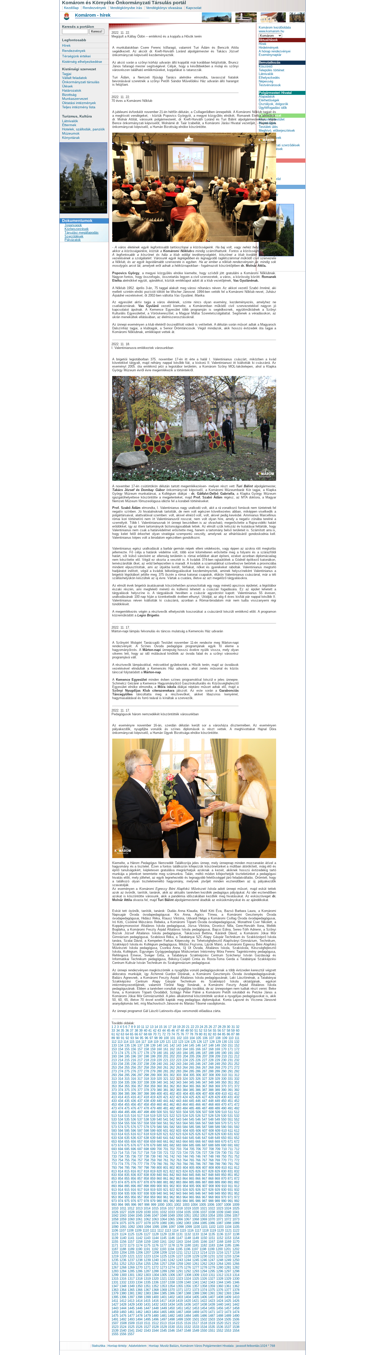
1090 (114, 1227)
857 (140, 1178)
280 (159, 1071)
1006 (210, 1204)
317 (140, 1079)
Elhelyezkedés (269, 77)
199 (152, 1056)
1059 (122, 1219)
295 (127, 1075)
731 (230, 1153)
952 (236, 1193)
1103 (220, 1227)
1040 (227, 1212)
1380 (122, 1293)
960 (159, 1197)
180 (159, 1053)
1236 (122, 1260)
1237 (131, 1260)
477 (140, 1108)
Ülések (67, 86)
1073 (235, 1219)
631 (230, 1134)
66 (136, 1034)
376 (133, 1090)
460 (159, 1104)
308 (211, 1075)
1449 (163, 1308)
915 (127, 1190)
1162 (171, 1241)
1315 (114, 1278)
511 (230, 1112)
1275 (179, 1267)
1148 (187, 1238)
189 (217, 1053)
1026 (114, 1212)
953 (114, 1197)
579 (152, 1127)
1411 (114, 1301)
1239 (147, 1260)
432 (236, 1097)
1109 (138, 1230)
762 (172, 1160)
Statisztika (99, 1346)
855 (127, 1178)
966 (198, 1197)
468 (211, 1104)
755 (127, 1160)
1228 (187, 1256)
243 (178, 1064)
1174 (139, 1245)
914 (120, 1190)
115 (131, 1042)
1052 (195, 1215)
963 (178, 1197)
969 (217, 1197)
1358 (203, 1286)
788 (211, 1164)
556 (133, 1123)
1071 (219, 1219)
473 (114, 1108)
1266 (235, 1264)
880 (159, 1182)
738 (146, 1156)
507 (204, 1112)
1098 (180, 1227)
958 (146, 1197)
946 (198, 1193)
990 (223, 1201)
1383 (147, 1293)
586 (198, 1127)
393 (114, 1093)
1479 (147, 1315)
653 (114, 1141)
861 (165, 1178)
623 (178, 1134)
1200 (219, 1249)
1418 (171, 1301)
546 (198, 1119)
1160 (155, 1241)
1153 (227, 1238)
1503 (211, 1319)
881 (165, 1182)
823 (178, 1171)
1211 (179, 1252)
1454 (203, 1308)
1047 (155, 1215)
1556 (122, 1334)
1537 (227, 1327)
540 (159, 1119)
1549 (195, 1330)
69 (150, 1034)
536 (133, 1119)
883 (178, 1182)
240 (159, 1064)
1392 (219, 1293)
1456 (219, 1308)
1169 (227, 1241)
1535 (211, 1327)
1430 (139, 1304)
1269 (131, 1267)
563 (178, 1123)
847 (204, 1175)
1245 (195, 1260)
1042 (114, 1215)
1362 (235, 1286)
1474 (235, 1312)
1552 (219, 1330)
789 (217, 1164)
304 (185, 1075)
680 (159, 1145)
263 (178, 1067)
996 (133, 1204)
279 (152, 1071)
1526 (139, 1327)
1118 (205, 1230)
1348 (122, 1286)
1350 (139, 1286)
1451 (179, 1308)
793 (114, 1167)
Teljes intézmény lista (78, 107)
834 (120, 1175)
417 (140, 1097)
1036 (195, 1212)
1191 (147, 1249)
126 (199, 1042)
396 (133, 1093)
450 (223, 1101)
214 (120, 1060)
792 (236, 1164)
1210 (171, 1252)
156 (133, 1049)
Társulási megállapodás (82, 232)
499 (152, 1112)
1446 (139, 1308)
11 (142, 1027)
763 (178, 1160)
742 (172, 1156)
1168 (220, 1241)
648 (211, 1138)
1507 (114, 1323)
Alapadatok (267, 96)
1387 (179, 1293)
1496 (155, 1319)
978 (146, 1201)
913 (114, 1190)
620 (159, 1134)
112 (113, 1042)
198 (146, 1056)
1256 (155, 1264)
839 (152, 1175)
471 (230, 1104)
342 (172, 1082)
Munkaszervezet (75, 99)
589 (217, 1127)
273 (114, 1071)
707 (204, 1149)
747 (204, 1156)
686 (198, 1145)
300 (159, 1075)
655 (127, 1141)
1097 (172, 1227)
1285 (131, 1271)
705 (191, 1149)
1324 (187, 1278)
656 (133, 1141)
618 (146, 1134)
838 (146, 1175)
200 (159, 1056)
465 (191, 1104)
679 (152, 1145)
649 (217, 1138)
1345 (227, 1282)
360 (159, 1086)
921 (165, 1190)
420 (159, 1097)
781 (165, 1164)
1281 (227, 1267)
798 (146, 1167)
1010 (114, 1208)
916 (133, 1190)
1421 (195, 1301)
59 (233, 1030)
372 (236, 1086)
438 (146, 1101)
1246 (203, 1260)
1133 (195, 1234)
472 (236, 1104)
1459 (114, 1312)
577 (140, 1127)
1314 (235, 1275)
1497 (163, 1319)
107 (211, 1038)
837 (140, 1175)
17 (170, 1027)
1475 (114, 1315)
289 (217, 1071)
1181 (195, 1245)
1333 (131, 1282)
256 (133, 1067)
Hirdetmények (269, 47)
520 (159, 1116)
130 (224, 1042)
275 (127, 1071)
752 (236, 1156)
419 (152, 1097)
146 (198, 1045)
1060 (131, 1219)
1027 (122, 1212)
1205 (131, 1252)
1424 (219, 1301)
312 (236, 1075)
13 (151, 1027)
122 (174, 1042)
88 (237, 1034)
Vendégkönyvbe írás (126, 8)
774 (120, 1164)
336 (133, 1082)
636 (133, 1138)
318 (146, 1079)
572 (236, 1123)
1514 (171, 1323)
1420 (187, 1301)
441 (165, 1101)
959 (152, 1197)
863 (178, 1178)
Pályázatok (73, 240)
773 (114, 1164)
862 (172, 1178)
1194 (171, 1249)
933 (114, 1193)
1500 (187, 1319)
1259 (179, 1264)
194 (120, 1056)
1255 (147, 1264)
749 (217, 1156)
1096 (163, 1227)
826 (198, 1171)
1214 (203, 1252)
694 (120, 1149)
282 (172, 1071)
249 (217, 1064)
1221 (131, 1256)
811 (230, 1167)
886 (198, 1182)
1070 (211, 1219)
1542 (139, 1330)
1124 (123, 1234)
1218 (235, 1252)
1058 (114, 1219)
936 (133, 1193)
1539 (114, 1330)
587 (204, 1127)
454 (120, 1104)
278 (146, 1071)
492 (236, 1108)
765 (191, 1160)
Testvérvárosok (270, 85)
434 (120, 1101)
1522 (235, 1323)
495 (127, 1112)
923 (178, 1190)
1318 (139, 1278)
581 (165, 1127)
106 (205, 1038)
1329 (227, 1278)
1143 (147, 1238)
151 (230, 1045)
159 (152, 1049)
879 (152, 1182)
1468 (187, 1312)
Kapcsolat (193, 8)
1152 (220, 1238)
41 (150, 1030)
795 (127, 1167)
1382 (139, 1293)
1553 (227, 1330)
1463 (147, 1312)
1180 (187, 1245)
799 (152, 1167)
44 (164, 1030)
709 (217, 1149)
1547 (179, 1330)
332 (236, 1079)
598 (146, 1130)
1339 (179, 1282)
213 (114, 1060)
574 (120, 1127)
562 (172, 1123)
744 (185, 1156)
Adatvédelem (137, 1346)
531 (230, 1116)
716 (133, 1153)
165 (191, 1049)
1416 (155, 1301)
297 (140, 1075)
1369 (163, 1290)
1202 (235, 1249)
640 (159, 1138)
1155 (114, 1241)
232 (236, 1060)
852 (236, 1175)
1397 (131, 1297)
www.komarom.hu (271, 31)
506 (198, 1112)
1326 (203, 1278)
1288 (155, 1271)
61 (113, 1034)
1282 (235, 1267)
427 (204, 1097)
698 (146, 1149)
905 (191, 1186)
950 (223, 1193)
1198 (203, 1249)
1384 (155, 1293)
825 (191, 1171)
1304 (155, 1275)
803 (178, 1167)
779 (152, 1164)
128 (212, 1042)
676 (133, 1145)
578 (146, 1127)
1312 (219, 1275)
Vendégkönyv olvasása (164, 8)
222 (172, 1060)
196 (133, 1056)
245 (191, 1064)
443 (178, 1101)
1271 (147, 1267)
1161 (163, 1241)
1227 (179, 1256)
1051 (187, 1215)
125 (193, 1042)
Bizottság (69, 95)
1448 (155, 1308)
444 (185, 1101)
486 (198, 1108)
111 (237, 1038)
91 (122, 1038)
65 (131, 1034)
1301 (131, 1275)
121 (168, 1042)
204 (185, 1056)
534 (120, 1119)
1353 (163, 1286)
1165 (195, 1241)
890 (223, 1182)
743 (178, 1156)
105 (198, 1038)
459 (152, 1104)
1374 (203, 1290)
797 (140, 1167)
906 (198, 1186)
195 (127, 1056)
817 (140, 1171)
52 (200, 1030)
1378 (235, 1290)
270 (223, 1067)
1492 (122, 1319)
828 (211, 1171)
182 (172, 1053)
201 (165, 1056)
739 (152, 1156)
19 (179, 1027)
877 (140, 1182)
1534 (203, 1327)
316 (133, 1079)
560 (159, 1123)
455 (127, 1104)
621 (165, 1134)
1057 (235, 1215)
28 (219, 1027)
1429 (131, 1304)
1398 (139, 1297)
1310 (203, 1275)
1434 (171, 1304)
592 (236, 1127)
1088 (227, 1223)
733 (114, 1156)
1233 (227, 1256)
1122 (236, 1230)
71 (159, 1034)
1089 (235, 1223)
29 (224, 1027)
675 (127, 1145)
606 (198, 1130)
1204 (123, 1252)
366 (198, 1086)
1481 (163, 1315)
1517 (195, 1323)
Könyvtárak (71, 138)
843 (178, 1175)
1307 (179, 1275)
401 (165, 1093)
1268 (122, 1267)
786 (198, 1164)
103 (185, 1038)
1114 (175, 1230)
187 (204, 1053)
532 (236, 1116)
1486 (203, 1315)
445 (191, 1101)
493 (114, 1112)
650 (223, 1138)
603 (178, 1130)
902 (172, 1186)
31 (233, 1027)
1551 (211, 1330)
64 (127, 1034)
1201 (227, 1249)
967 (204, 1197)
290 (223, 1071)
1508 (123, 1323)
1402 (171, 1297)
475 (127, 1108)
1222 (139, 1256)
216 (133, 1060)
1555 (114, 1334)
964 (185, 1197)
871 (230, 1178)
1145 (163, 1238)
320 (159, 1079)
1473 (227, 1312)
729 (217, 1153)
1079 (155, 1223)
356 (133, 1086)
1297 (227, 1271)
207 (204, 1056)
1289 (163, 1271)
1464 (155, 1312)
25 (206, 1027)
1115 (183, 1230)
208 (211, 1056)
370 (223, 1086)
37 (131, 1030)
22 (192, 1027)
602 (172, 1130)
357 (140, 1086)
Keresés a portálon (78, 27)
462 (172, 1104)
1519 (211, 1323)
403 (178, 1093)
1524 (122, 1327)
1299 (114, 1275)
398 (146, 1093)
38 (136, 1030)
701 (165, 1149)
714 (120, 1153)
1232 (219, 1256)
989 (217, 1201)
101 (172, 1038)
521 (165, 1116)
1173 (131, 1245)
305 (191, 1075)
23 (197, 1027)
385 (191, 1090)
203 (178, 1056)
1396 (122, 1297)
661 (165, 1141)
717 (140, 1153)
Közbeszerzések (77, 229)
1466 (171, 1312)
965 (191, 1197)
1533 (195, 1327)
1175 (147, 1245)
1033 (171, 1212)
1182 (203, 1245)
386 (198, 1090)
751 (230, 1156)
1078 (147, 1223)
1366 (139, 1290)
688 (211, 1145)
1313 (227, 1275)
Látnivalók (70, 121)
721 (165, 1153)
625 (191, 1134)
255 (127, 1067)
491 (230, 1108)
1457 (227, 1308)
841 (165, 1175)
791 (230, 1164)
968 (211, 1197)
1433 (163, 1304)
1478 (139, 1315)
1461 (131, 1312)
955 (127, 1197)
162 (172, 1049)
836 (133, 1175)
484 (185, 1108)
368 (211, 1086)
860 (159, 1178)
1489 (227, 1315)
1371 (179, 1290)
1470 (203, 1312)
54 (210, 1030)
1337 (163, 1282)
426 (198, 1097)
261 (165, 1067)
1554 (235, 1330)
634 (120, 1138)
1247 (211, 1260)
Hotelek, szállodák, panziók (83, 129)
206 (198, 1056)
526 (198, 1116)
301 (165, 1075)
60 (237, 1030)
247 (204, 1064)
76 (182, 1034)
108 (217, 1038)
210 (224, 1056)
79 (196, 1034)
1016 (163, 1208)
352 (236, 1082)
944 (185, 1193)
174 (120, 1053)
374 (120, 1090)
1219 (114, 1256)
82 (210, 1034)
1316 (122, 1278)
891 (230, 1182)
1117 (198, 1230)
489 (217, 1108)
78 (191, 1034)
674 (120, 1145)
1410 (235, 1297)
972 (236, 1197)
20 (183, 1027)
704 (185, 1149)
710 (224, 1149)
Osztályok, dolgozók (273, 104)
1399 (147, 1297)
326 (198, 1079)
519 (152, 1116)
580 (159, 1127)
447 (204, 1101)
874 (120, 1182)
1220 (122, 1256)
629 (217, 1134)
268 (211, 1067)
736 (133, 1156)
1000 (160, 1204)
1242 (171, 1260)
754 (120, 1160)
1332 (122, 1282)
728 (211, 1153)
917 (140, 1190)
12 (147, 1027)
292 (236, 1071)
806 (198, 1167)
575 (127, 1127)
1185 (227, 1245)
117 (143, 1042)
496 (133, 1112)
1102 (212, 1227)
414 (120, 1097)
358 (146, 1086)
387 (204, 1090)
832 (236, 1171)
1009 (235, 1204)
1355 (179, 1286)
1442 (235, 1304)
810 (224, 1167)
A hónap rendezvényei (275, 51)
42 (154, 1030)
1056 (227, 1215)
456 (133, 1104)
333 (114, 1082)
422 (172, 1097)
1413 (130, 1301)
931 (230, 1190)
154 (120, 1049)
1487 (211, 1315)
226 (198, 1060)
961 (165, 1197)
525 (191, 1116)
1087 (219, 1223)
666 (198, 1141)
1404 (187, 1297)
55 (214, 1030)
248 (211, 1064)
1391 (211, 1293)
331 (230, 1079)
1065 (171, 1219)
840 (159, 1175)
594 (120, 1130)
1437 (195, 1304)
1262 (203, 1264)
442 (172, 1101)
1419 (179, 1301)
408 (211, 1093)
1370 (171, 1290)
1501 (195, 1319)
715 (127, 1153)
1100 (196, 1227)
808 (211, 1167)
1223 (147, 1256)
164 (185, 1049)
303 (178, 1075)
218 (146, 1060)
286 (198, 1071)
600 (159, 1130)
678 (146, 1145)
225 (191, 1060)
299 (152, 1075)
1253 (131, 1264)
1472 (219, 1312)
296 (133, 1075)
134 (120, 1045)
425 (191, 1097)
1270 (139, 1267)
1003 (185, 1204)
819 (152, 1171)
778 (146, 1164)
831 (230, 1171)
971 (230, 1197)
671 (230, 1141)
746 (198, 1156)
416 (133, 1097)
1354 (171, 1286)
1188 (122, 1249)
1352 (155, 1286)
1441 (227, 1304)
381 (165, 1090)
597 (140, 1130)
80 (200, 1034)
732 (236, 1153)
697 (140, 1149)
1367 (147, 1290)
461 (165, 1104)
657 (140, 1141)
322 (172, 1079)
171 (230, 1049)
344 (185, 1082)
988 (211, 1201)
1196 (187, 1249)
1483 (179, 1315)
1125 (131, 1234)
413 (114, 1097)
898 (146, 1186)
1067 (187, 1219)
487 (204, 1108)
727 (204, 1153)
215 (127, 1060)
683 (178, 1145)
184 (185, 1053)
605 (191, 1130)
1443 (114, 1308)
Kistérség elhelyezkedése (82, 62)
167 (204, 1049)
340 (159, 1082)
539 (152, 1119)
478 (146, 1108)
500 (159, 1112)
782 (172, 1164)
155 (127, 1049)
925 (191, 1190)
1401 (163, 1297)
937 (140, 1193)
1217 (227, 1252)
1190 (139, 1249)
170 (223, 1049)
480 (159, 1108)
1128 (155, 1234)
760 (159, 1160)
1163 (179, 1241)
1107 (122, 1230)
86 (228, 1034)
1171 (114, 1245)
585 (191, 1127)
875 (127, 1182)
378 (146, 1090)
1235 (114, 1260)
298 (146, 1075)
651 (230, 1138)
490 (223, 1108)
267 (204, 1067)
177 (140, 1053)
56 (219, 1030)
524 (185, 1116)
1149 (195, 1238)
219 (152, 1060)
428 (211, 1097)
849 (217, 1175)
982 (172, 1201)
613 (114, 1134)
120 (162, 1042)
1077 (139, 1223)
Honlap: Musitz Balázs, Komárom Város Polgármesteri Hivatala (191, 1346)
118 (149, 1042)
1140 (123, 1238)
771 (230, 1160)
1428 (122, 1304)
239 (152, 1064)
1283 (114, 1271)
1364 (122, 1290)
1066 (179, 1219)
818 (146, 1171)
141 (165, 1045)
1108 (130, 1230)
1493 (131, 1319)
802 (172, 1167)
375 (127, 1090)
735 (127, 1156)
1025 (235, 1208)
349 (217, 1082)
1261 (195, 1264)
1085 (203, 1223)
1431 (147, 1304)
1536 (219, 1327)
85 (223, 1034)
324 (185, 1079)
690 (223, 1145)
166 (198, 1049)
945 (191, 1193)
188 (211, 1053)
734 (120, 1156)
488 (211, 1108)
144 (185, 1045)
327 (204, 1079)
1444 (122, 1308)
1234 (235, 1256)
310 (224, 1075)
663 (178, 1141)
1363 (114, 1290)
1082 (179, 1223)
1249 (227, 1260)
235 (127, 1064)
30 (228, 1027)
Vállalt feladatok (74, 78)
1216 (219, 1252)
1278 (203, 1267)
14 (156, 1027)
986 (198, 1201)
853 (114, 1178)
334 (120, 1082)
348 (211, 1082)
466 (198, 1104)
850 (223, 1175)
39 (141, 1030)
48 (182, 1030)
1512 (155, 1323)
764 (185, 1160)
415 (127, 1097)
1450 (171, 1308)
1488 (219, 1315)
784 (185, 1164)
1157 (131, 1241)
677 (140, 1145)
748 (211, 1156)
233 (114, 1064)
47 (178, 1030)
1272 (155, 1267)
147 (204, 1045)
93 (132, 1038)
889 (217, 1182)
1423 (211, 1301)
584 (185, 1127)
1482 (171, 1315)
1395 (114, 1297)
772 (236, 1160)
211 (230, 1056)
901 (165, 1186)
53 (205, 1030)
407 (204, 1093)
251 (230, 1064)
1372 (187, 1290)
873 (114, 1182)
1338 (171, 1282)
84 (219, 1034)
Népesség (266, 81)
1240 (155, 1260)
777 (140, 1164)
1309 (195, 1275)
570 (223, 1123)
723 (178, 1153)
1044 (131, 1215)
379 (152, 1090)
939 (152, 1193)
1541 (131, 1330)
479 (152, 1108)
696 (133, 1149)
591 (230, 1127)
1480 (155, 1315)
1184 (220, 1245)
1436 (187, 1304)
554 (120, 1123)
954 (120, 1197)
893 (114, 1186)
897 (140, 1186)
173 (114, 1053)
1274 (171, 1267)
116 (137, 1042)
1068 (195, 1219)
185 (191, 1053)
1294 (203, 1271)
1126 (139, 1234)
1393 (227, 1293)
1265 (227, 1264)
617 (140, 1134)
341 (165, 1082)
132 (236, 1042)
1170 (236, 1241)
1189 (131, 1249)
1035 (187, 1212)
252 (236, 1064)
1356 (187, 1286)
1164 (187, 1241)
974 (120, 1201)
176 (133, 1053)
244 (185, 1064)
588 (211, 1127)
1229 (195, 1256)
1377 (227, 1290)
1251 (114, 1264)
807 (204, 1167)
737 (140, 1156)
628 (211, 1134)
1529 (163, 1327)
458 (146, 1104)
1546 (171, 1330)
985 (191, 1201)
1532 (187, 1327)
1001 (169, 1204)
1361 (227, 1286)
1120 (220, 1230)
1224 (155, 1256)
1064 (163, 1219)
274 (120, 1071)
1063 (155, 1219)
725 (191, 1153)
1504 (219, 1319)
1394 (235, 1293)
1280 (219, 1267)
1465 (163, 1312)
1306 (171, 1275)
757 (140, 1160)
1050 (179, 1215)
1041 (235, 1212)
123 (180, 1042)
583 (178, 1127)
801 (165, 1167)
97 (151, 1038)
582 (172, 1127)
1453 (195, 1308)
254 (120, 1067)
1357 (195, 1286)
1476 (122, 1315)
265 (191, 1067)
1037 (203, 1212)
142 (172, 1045)
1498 (171, 1319)
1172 (123, 1245)
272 (236, 1067)
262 (172, 1067)
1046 (147, 1215)
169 (217, 1049)
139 (152, 1045)
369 (217, 1086)
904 (185, 1186)
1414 (139, 1301)
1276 (187, 1267)
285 (191, 1071)
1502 (203, 1319)
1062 (147, 1219)
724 (185, 1153)
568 (211, 1123)
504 (185, 1112)
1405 (195, 1297)
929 (217, 1190)
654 (120, 1141)
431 (230, 1097)
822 (172, 1171)
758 (146, 1160)
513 (114, 1116)
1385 (163, 1293)
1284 (122, 1271)
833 (114, 1175)
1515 (179, 1323)
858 (146, 1178)
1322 (171, 1278)
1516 (187, 1323)
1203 (114, 1252)
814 (120, 1171)
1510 (139, 1323)
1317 (131, 1278)
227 (204, 1060)
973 (114, 1201)
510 (224, 1112)
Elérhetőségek (269, 100)
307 (204, 1075)
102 (179, 1038)
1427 (114, 1304)
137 (140, 1045)
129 (218, 1042)
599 (152, 1130)
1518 (203, 1323)
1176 (155, 1245)
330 (223, 1079)
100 (166, 1038)
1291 (179, 1271)
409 (217, 1093)
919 (152, 1190)
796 (133, 1167)
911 (230, 1186)
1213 (195, 1252)
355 (127, 1086)
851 (230, 1175)
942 (172, 1193)
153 (114, 1049)
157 (140, 1049)
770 (223, 1160)
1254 (139, 1264)
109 (224, 1038)
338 (146, 1082)
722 (172, 1153)
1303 (147, 1275)
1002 (177, 1204)
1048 (163, 1215)
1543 (147, 1330)
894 (120, 1186)
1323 (179, 1278)
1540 (122, 1330)
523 (178, 1116)
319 (152, 1079)
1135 (211, 1234)
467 (204, 1104)
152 (236, 1045)
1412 (122, 1301)
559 (152, 1123)
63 (122, 1034)
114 (125, 1042)
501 (165, 1112)
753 (114, 1160)
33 (113, 1030)
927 (204, 1190)
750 (223, 1156)
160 (159, 1049)
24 (201, 1027)
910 (224, 1186)
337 (140, 1082)
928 (211, 1190)
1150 (203, 1238)
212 (236, 1056)
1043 (122, 1215)
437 (140, 1101)
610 (224, 1130)
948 (211, 1193)
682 (172, 1145)
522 (172, 1116)
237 (140, 1064)
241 (165, 1064)
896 (133, 1186)
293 (114, 1075)
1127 (147, 1234)
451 (230, 1101)
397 (140, 1093)
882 (172, 1182)
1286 (139, 1271)
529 (217, 1116)
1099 (188, 1227)
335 (127, 1082)
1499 (179, 1319)
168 (211, 1049)
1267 (114, 1267)
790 (223, 1164)
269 (217, 1067)
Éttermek (69, 125)
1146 (171, 1238)
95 (141, 1038)
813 (114, 1171)
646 (198, 1138)
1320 (155, 1278)
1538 (235, 1327)
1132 (187, 1234)
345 (191, 1082)
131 (230, 1042)
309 (217, 1075)
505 (191, 1112)
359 (152, 1086)
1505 (227, 1319)
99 (160, 1038)
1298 (235, 1271)
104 (192, 1038)
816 (133, 1171)
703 (178, 1149)
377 (140, 1090)
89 (113, 1038)
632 (236, 1134)
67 (141, 1034)
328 (211, 1079)
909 (217, 1186)
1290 (171, 1271)
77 (187, 1034)
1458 (235, 1308)
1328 (219, 1278)
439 (152, 1101)
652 (236, 1138)
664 (185, 1141)
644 (185, 1138)
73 (168, 1034)
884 (185, 1182)
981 (165, 1201)
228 (211, 1060)
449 (217, 1101)
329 (217, 1079)
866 (198, 1178)
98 (156, 1038)
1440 (219, 1304)
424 (185, 1097)
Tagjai (66, 74)
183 (178, 1053)
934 (120, 1193)
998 (146, 1204)
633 (114, 1138)
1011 (123, 1208)
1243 (179, 1260)
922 (172, 1190)
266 (198, 1067)
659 (152, 1141)
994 (120, 1204)
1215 (211, 1252)
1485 (195, 1315)
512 (236, 1112)
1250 (235, 1260)
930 (223, 1190)
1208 (155, 1252)
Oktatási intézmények (79, 103)
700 (159, 1149)
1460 (122, 1312)
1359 (211, 1286)
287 (204, 1071)
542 (172, 1119)
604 (185, 1130)
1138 (236, 1234)
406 (198, 1093)
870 (223, 1178)
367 (204, 1086)
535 (127, 1119)
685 (191, 1145)
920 (159, 1190)
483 (178, 1108)
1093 (139, 1227)
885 (191, 1182)
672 (236, 1141)
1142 (139, 1238)
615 (127, 1134)
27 (215, 1027)
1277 (195, 1267)
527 (204, 1116)
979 (152, 1201)
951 (230, 1193)
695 (127, 1149)
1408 (219, 1297)
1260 (187, 1264)
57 (223, 1030)
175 (127, 1053)
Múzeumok (70, 133)
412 (236, 1093)
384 (185, 1090)
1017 (171, 1208)
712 (236, 1149)
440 (159, 1101)
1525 (131, 1327)
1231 (211, 1256)
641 (165, 1138)
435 (127, 1101)
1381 (131, 1293)
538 (146, 1119)
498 (146, 1112)
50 (191, 1030)
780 (159, 1164)
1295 (211, 1271)
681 (165, 1145)
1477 (131, 1315)
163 (178, 1049)
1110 (146, 1230)
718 (146, 1153)
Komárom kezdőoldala (275, 27)
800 (159, 1167)
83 (214, 1034)
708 (211, 1149)
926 (198, 1190)
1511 (147, 1323)
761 (165, 1160)
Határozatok (71, 90)
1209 (163, 1252)
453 (114, 1104)
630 (223, 1134)
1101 (204, 1227)
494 (120, 1112)
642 (172, 1138)
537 (140, 1119)
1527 (147, 1327)
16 (165, 1027)
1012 (130, 1208)
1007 (219, 1204)
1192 (155, 1249)
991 (230, 1201)
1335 (147, 1282)
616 (133, 1134)
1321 (163, 1278)
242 (172, 1064)
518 (146, 1116)
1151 (211, 1238)
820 (159, 1171)
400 (159, 1093)
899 (152, 1186)
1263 (211, 1264)
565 (191, 1123)
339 (152, 1082)
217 (140, 1060)
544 (185, 1119)
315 (127, 1079)
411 (230, 1093)
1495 (147, 1319)
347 (204, 1082)
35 (122, 1030)
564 (185, 1123)
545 (191, 1119)
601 (165, 1130)
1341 (195, 1282)
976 (133, 1201)
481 (165, 1108)
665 (191, 1141)
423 (178, 1097)
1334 (139, 1282)
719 (152, 1153)
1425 (227, 1301)
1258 (171, 1264)
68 (145, 1034)
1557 (130, 1334)
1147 (179, 1238)
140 (159, 1045)
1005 (202, 1204)
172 (236, 1049)
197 (140, 1056)
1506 (235, 1319)
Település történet (271, 70)
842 (172, 1175)
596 (133, 1130)
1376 (219, 1290)
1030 (147, 1212)
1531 (179, 1327)
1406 (203, 1297)
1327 (211, 1278)
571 (230, 1123)
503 (178, 1112)
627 (204, 1134)
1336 (155, 1282)
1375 (211, 1290)
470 (223, 1104)
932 (236, 1190)
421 (165, 1097)
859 (152, 1178)
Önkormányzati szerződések (279, 145)
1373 (195, 1290)
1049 (171, 1215)
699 (152, 1149)
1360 (219, 1286)
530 (223, 1116)
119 (155, 1042)
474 (120, 1108)
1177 (163, 1245)
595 (127, 1130)
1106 (114, 1230)
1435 (179, 1304)
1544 (155, 1330)
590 (223, 1127)
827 (204, 1171)
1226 (171, 1256)
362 (172, 1086)
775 (127, 1164)
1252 (122, 1264)
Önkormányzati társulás (80, 82)
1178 (171, 1245)
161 (165, 1049)
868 (211, 1178)
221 (165, 1060)
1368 (155, 1290)
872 (236, 1178)
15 (160, 1027)
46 (173, 1030)
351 (230, 1082)
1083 (187, 1223)
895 (127, 1186)
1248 (219, 1260)
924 (185, 1190)
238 (146, 1064)
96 (146, 1038)
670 (223, 1141)
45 (168, 1030)
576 (133, 1127)
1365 (131, 1290)
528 (211, 1116)
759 (152, 1160)
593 (114, 1130)
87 (233, 1034)
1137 (227, 1234)
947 (204, 1193)
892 (236, 1182)
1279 (211, 1267)
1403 (179, 1297)
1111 (153, 1230)
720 (159, 1153)
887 (204, 1182)
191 (230, 1053)
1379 (114, 1293)
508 (211, 1112)
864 (185, 1178)
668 (211, 1141)
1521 (227, 1323)
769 (217, 1160)
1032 (163, 1212)
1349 (131, 1286)
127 (205, 1042)
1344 (219, 1282)
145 (191, 1045)
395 (127, 1093)
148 (211, 1045)
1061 (139, 1219)
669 (217, 1141)
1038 (211, 1212)
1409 (227, 1297)
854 (120, 1178)
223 (178, 1060)
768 (211, 1160)
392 (236, 1090)
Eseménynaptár (270, 55)
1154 (236, 1238)
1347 (114, 1286)
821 (165, 1171)
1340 (187, 1282)
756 (133, 1160)
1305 (163, 1275)
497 (140, 1112)
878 (146, 1182)
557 (140, 1123)
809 (217, 1167)
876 (133, 1182)
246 (198, 1064)
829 (217, 1171)
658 (146, 1141)
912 (236, 1186)
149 (217, 1045)
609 (217, 1130)
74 (173, 1034)
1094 (147, 1227)
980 (159, 1201)
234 (120, 1064)
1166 (203, 1241)
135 (127, 1045)
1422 (203, 1301)
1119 (213, 1230)
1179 (179, 1245)
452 (236, 1101)
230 (223, 1060)
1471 (211, 1312)
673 (114, 1145)
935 (127, 1193)
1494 (139, 1319)
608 (211, 1130)
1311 (211, 1275)
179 (152, 1053)
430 (223, 1097)
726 (198, 1153)
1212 (187, 1252)
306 (198, 1075)
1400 (155, 1297)
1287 (147, 1271)
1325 (195, 1278)
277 (140, 1071)
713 (114, 1153)
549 (217, 1119)
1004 (194, 1204)
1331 (114, 1282)
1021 (203, 1208)
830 (223, 1171)
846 (198, 1175)
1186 (236, 1245)
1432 (155, 1304)
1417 (163, 1301)
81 (205, 1034)
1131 (179, 1234)
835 (127, 1175)
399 (152, 1093)
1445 (131, 1308)
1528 (155, 1327)
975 (127, 1201)
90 (118, 1038)
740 (159, 1156)
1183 (211, 1245)
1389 (195, 1293)
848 (211, 1175)
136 (133, 1045)
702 (172, 1149)
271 (230, 1067)
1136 (220, 1234)
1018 (179, 1208)
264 (185, 1067)
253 (114, 1067)
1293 (195, 1271)
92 (127, 1038)
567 (204, 1123)
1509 (131, 1323)
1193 (163, 1249)
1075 (122, 1223)
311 (230, 1075)
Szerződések (74, 236)
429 (217, 1097)
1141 (131, 1238)
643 (178, 1138)
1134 (203, 1234)
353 (114, 1086)
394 (120, 1093)
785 (191, 1164)
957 (140, 1197)
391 (230, 1090)
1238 (139, 1260)
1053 (203, 1215)
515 (127, 1116)
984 (185, 1201)
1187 (114, 1249)
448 (211, 1101)
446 (198, 1101)
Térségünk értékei (76, 56)
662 (172, 1141)
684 (185, 1145)
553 (114, 1123)
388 (211, 1090)
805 (191, 1167)
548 (211, 1119)
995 (127, 1204)
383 (178, 1090)
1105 (236, 1227)
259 (152, 1067)
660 (159, 1141)
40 (145, 1030)
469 (217, 1104)
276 (133, 1071)
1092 (131, 1227)
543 (178, 1119)
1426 (235, 1301)
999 (153, 1204)
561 (165, 1123)
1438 (203, 1304)
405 (191, 1093)
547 (204, 1119)
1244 (187, 1260)
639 (152, 1138)
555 (127, 1123)
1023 (219, 1208)
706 (198, 1149)
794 (120, 1167)
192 (236, 1053)
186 (198, 1053)
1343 (211, 1282)
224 (185, 1060)
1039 (219, 1212)
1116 (190, 1230)
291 (230, 1071)
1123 (114, 1234)
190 (223, 1053)
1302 (139, 1275)
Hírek (66, 45)
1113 (168, 1230)
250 (223, 1064)
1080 (163, 1223)
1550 (203, 1330)
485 (191, 1108)
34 (118, 1030)
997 (140, 1204)
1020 (195, 1208)
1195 (179, 1249)
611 (230, 1130)
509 (217, 1112)
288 (211, 1071)
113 (119, 1042)
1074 (114, 1223)
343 (178, 1082)
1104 (228, 1227)
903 (178, 1186)
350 (223, 1082)
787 (204, 1164)
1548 (187, 1330)
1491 (114, 1319)
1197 (195, 1249)
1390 (203, 1293)
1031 (155, 1212)
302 (172, 1075)
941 (165, 1193)
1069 (203, 1219)
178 (146, 1053)
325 (191, 1079)
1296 (219, 1271)
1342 (203, 1282)
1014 (147, 1208)
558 (146, 1123)
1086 (211, 1223)
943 (178, 1193)
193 (114, 1056)
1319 (147, 1278)
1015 (155, 1208)
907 (204, 1186)
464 (185, 1104)
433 (114, 1101)
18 (174, 1027)
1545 (163, 1330)
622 (172, 1134)
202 (172, 1056)
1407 (211, 1297)
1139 (114, 1238)
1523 (114, 1327)
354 (120, 1086)
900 (159, 1186)
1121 (228, 1230)
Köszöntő (265, 66)
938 (146, 1193)
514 (120, 1116)
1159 (147, 1241)
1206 (139, 1252)
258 (146, 1067)
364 (185, 1086)
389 (217, 1090)
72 (164, 1034)
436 (133, 1101)
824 (185, 1171)
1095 (155, 1227)
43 (159, 1030)
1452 (187, 1308)
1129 (163, 1234)
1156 (123, 1241)
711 (230, 1149)
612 (236, 1130)
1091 (123, 1227)
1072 (227, 1219)
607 (204, 1130)
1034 (179, 1212)
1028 (131, 1212)
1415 (147, 1301)
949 (217, 1193)
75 (178, 1034)
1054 (211, 1215)
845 (191, 1175)
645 (191, 1138)
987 (204, 1201)
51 (196, 1030)
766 (198, 1160)
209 (217, 1056)
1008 (227, 1204)
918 (146, 1190)
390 (223, 1090)
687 (204, 1145)
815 (127, 1171)
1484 (187, 1315)
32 (237, 1027)
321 (165, 1079)
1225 (163, 1256)
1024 (227, 1208)
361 (165, 1086)
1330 (235, 1278)
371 (230, 1086)
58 (228, 1030)
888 (211, 1182)
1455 (211, 1308)
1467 (179, 1312)
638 (146, 1138)
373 (114, 1090)
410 (224, 1093)
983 (178, 1201)
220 (159, 1060)
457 (140, 1104)
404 (185, 1093)
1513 (163, 1323)
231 (230, 1060)
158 (146, 1049)
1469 (195, 1312)
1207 (147, 1252)
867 (204, 1178)
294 (120, 1075)
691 (230, 1145)
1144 (155, 1238)
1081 (171, 1223)
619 (152, 1134)
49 (187, 1030)
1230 (203, 1256)
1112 (160, 1230)
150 (223, 1045)
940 (159, 1193)
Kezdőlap (71, 8)
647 (204, 1138)
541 (165, 1119)
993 (114, 1204)
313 (114, 1079)
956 (133, 1197)
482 (172, 1108)
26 (210, 1027)
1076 (131, 1223)
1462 (139, 1312)
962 (172, 1197)
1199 (211, 1249)
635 (127, 1138)
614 (120, 1134)
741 (165, 1156)
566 (198, 1123)
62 (118, 1034)
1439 (211, 1304)
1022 (211, 1208)
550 (223, 1119)
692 (236, 1145)
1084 (195, 1223)
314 (120, 1079)
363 (178, 1086)
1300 (123, 1275)
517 (140, 1116)
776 (133, 1164)
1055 (219, 1215)
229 (217, 1060)
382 (172, 1090)
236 (133, 1064)
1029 (139, 1212)
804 (185, 1167)
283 (178, 1071)
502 (172, 1112)
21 (187, 1027)
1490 (235, 1315)
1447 (147, 1308)
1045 (139, 1215)
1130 (171, 1234)
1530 (171, 1327)
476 (133, 1108)
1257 (163, 1264)
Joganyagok (73, 225)
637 (140, 1138)
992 (236, 1201)
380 (159, 1090)
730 (223, 1153)
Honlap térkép (117, 1346)
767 (204, 1160)
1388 (187, 1293)
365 (191, 1086)
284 (185, 1071)
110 (230, 1038)
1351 (147, 1286)
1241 (163, 1260)
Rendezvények (94, 8)
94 (137, 1038)
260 (159, 1067)
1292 (187, 1271)
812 (236, 1167)
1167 (211, 1241)
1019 (187, 1208)
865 (191, 1178)
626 (198, 1134)
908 (211, 1186)
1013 (139, 1208)
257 (140, 1067)
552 (236, 1119)
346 (198, 1082)
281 (165, 1071)
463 (178, 1104)
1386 (171, 1293)
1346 (235, 1282)
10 (138, 1027)
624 (185, 1134)
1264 (219, 1264)
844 (185, 1175)
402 (172, 1093)
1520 (219, 1323)
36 (127, 1030)
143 (178, 1045)
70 (154, 1034)
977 (140, 1201)
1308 (187, 1275)
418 (146, 1097)
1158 (139, 1241)
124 (186, 1042)
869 (217, 1178)
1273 (163, 1267)
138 (146, 1045)
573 (114, 1127)
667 (204, 1141)
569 (217, 1123)
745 (191, 1156)
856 (133, 1178)
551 (230, 1119)
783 (178, 1164)
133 (114, 1045)
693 (114, 1149)
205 (191, 1056)
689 (217, 1145)
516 (133, 1116)
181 (165, 1053)
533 (114, 1119)
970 (223, 1197)
